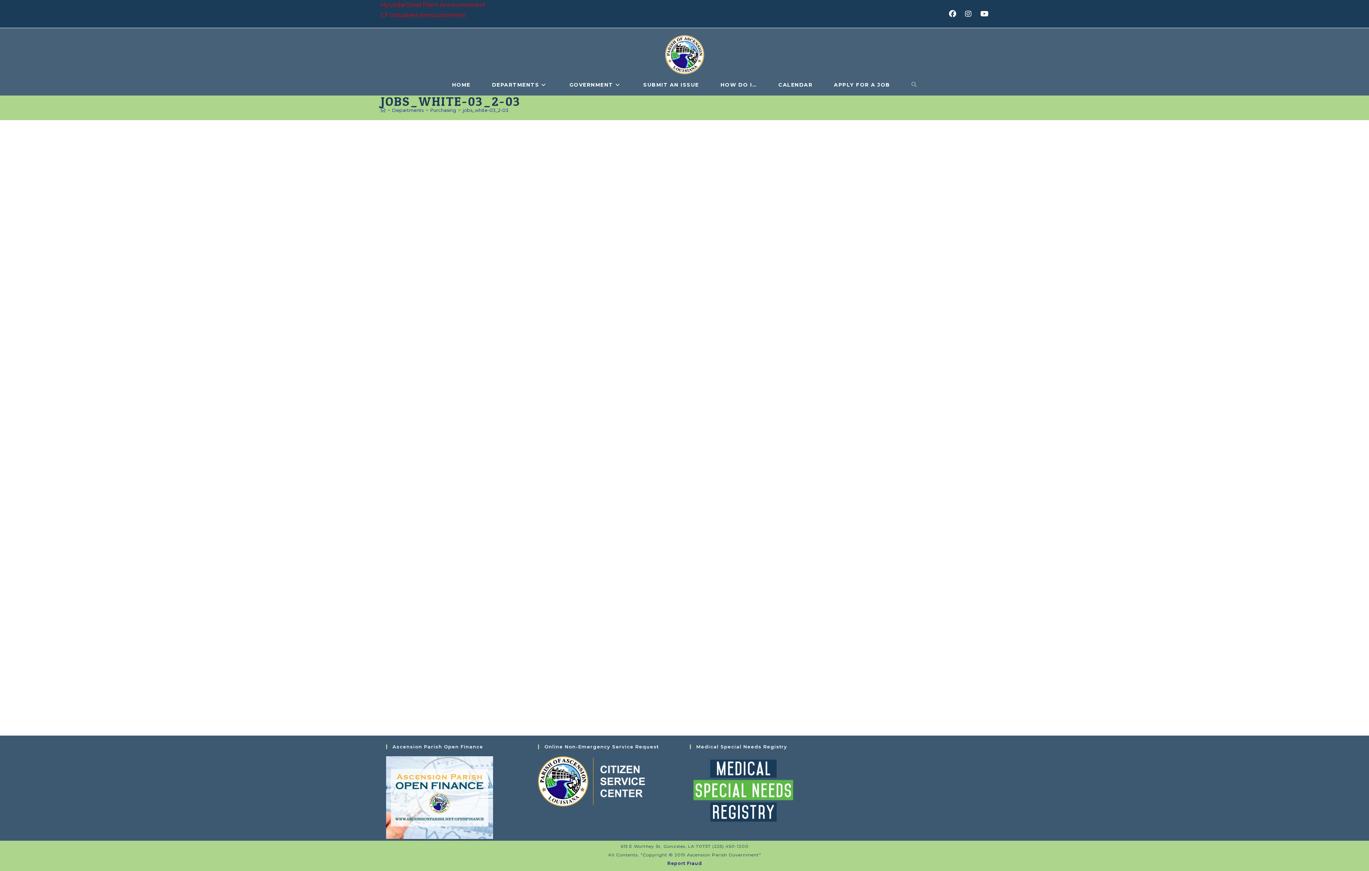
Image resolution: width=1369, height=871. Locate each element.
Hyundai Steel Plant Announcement (433, 4)
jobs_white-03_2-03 (485, 110)
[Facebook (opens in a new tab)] (955, 13)
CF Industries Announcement (423, 15)
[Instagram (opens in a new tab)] (970, 13)
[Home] (383, 110)
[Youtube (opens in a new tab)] (983, 13)
